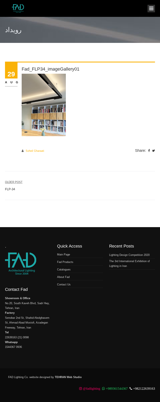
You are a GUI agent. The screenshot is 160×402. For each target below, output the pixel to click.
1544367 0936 (13, 346)
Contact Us (64, 284)
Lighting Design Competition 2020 (129, 254)
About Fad (63, 277)
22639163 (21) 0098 (17, 337)
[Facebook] (149, 151)
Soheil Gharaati (35, 150)
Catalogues (64, 269)
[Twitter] (153, 151)
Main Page (63, 254)
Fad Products (65, 262)
